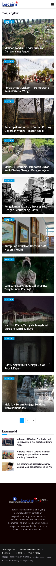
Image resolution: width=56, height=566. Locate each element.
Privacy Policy (34, 552)
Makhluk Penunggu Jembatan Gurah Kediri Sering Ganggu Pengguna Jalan (27, 168)
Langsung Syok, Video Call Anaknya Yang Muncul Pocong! (25, 287)
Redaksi (18, 552)
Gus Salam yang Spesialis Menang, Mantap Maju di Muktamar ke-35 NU (34, 465)
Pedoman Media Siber (30, 549)
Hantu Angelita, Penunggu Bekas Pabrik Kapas (24, 366)
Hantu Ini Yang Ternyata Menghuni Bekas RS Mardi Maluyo (25, 326)
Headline (9, 22)
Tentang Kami (8, 549)
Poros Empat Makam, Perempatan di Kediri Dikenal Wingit (27, 89)
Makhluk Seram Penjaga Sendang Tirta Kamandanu (25, 406)
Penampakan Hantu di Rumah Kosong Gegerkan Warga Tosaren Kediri (27, 128)
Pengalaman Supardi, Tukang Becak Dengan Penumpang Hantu (26, 208)
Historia (9, 61)
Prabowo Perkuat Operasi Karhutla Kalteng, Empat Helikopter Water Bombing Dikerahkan (33, 454)
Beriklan (6, 552)
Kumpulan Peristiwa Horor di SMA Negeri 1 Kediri (25, 247)
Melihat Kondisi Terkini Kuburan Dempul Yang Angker (24, 49)
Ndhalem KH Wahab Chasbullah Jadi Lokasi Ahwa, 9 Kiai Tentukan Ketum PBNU (34, 442)
